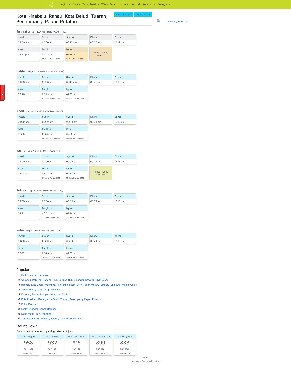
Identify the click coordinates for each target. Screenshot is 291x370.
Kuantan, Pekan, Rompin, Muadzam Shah (44, 294)
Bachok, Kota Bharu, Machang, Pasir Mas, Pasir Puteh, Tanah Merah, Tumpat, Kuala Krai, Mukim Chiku (79, 284)
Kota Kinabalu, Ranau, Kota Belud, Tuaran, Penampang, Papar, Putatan (61, 299)
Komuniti (147, 4)
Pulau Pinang (28, 304)
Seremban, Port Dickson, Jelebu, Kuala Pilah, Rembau (51, 318)
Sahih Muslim (90, 4)
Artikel (136, 4)
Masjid (63, 4)
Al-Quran (74, 4)
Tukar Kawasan (143, 14)
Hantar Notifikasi (123, 14)
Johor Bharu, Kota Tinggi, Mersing (40, 289)
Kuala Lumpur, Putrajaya (35, 275)
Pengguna (163, 4)
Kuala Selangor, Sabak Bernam (38, 308)
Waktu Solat (108, 4)
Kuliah (124, 4)
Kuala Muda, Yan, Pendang (36, 313)
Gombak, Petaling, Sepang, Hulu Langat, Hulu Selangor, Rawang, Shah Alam (64, 279)
